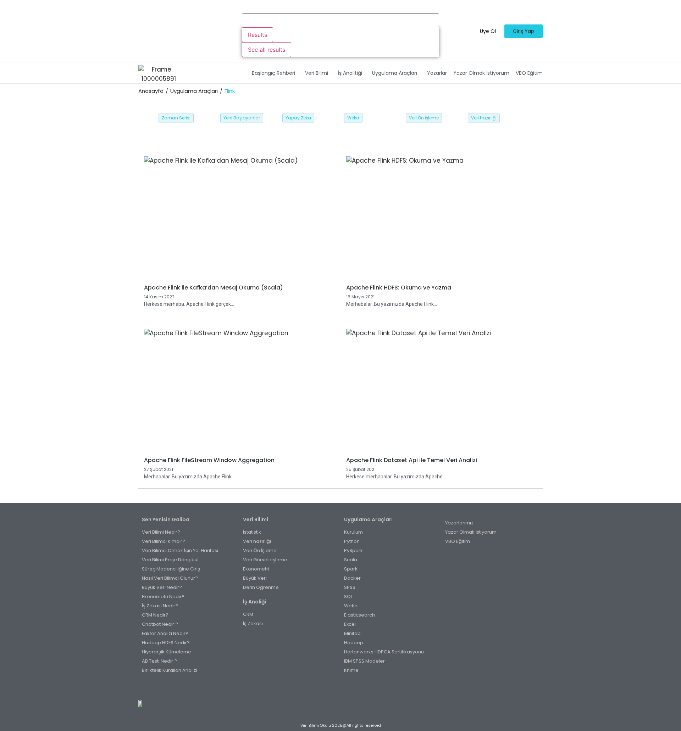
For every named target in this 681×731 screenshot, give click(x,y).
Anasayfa (151, 91)
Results (257, 34)
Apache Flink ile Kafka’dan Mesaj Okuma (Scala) (213, 287)
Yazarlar (437, 73)
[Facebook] (329, 688)
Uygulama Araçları (394, 73)
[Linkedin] (352, 688)
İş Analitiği (350, 73)
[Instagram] (337, 688)
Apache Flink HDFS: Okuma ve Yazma (398, 287)
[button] (275, 73)
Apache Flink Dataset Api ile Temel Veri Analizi (411, 460)
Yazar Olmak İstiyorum (481, 73)
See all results (266, 49)
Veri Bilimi (316, 73)
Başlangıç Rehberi (273, 73)
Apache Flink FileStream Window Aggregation (209, 460)
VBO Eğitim (529, 73)
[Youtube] (345, 688)
